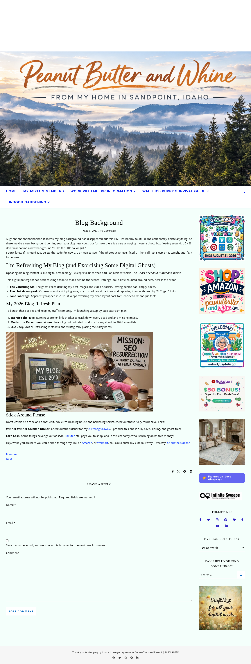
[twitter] (120, 657)
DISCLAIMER (172, 652)
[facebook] (113, 657)
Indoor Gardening (27, 202)
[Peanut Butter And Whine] (125, 118)
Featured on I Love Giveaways (219, 478)
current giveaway (99, 429)
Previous (11, 454)
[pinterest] (131, 657)
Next (9, 459)
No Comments (108, 230)
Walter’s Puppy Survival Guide (174, 191)
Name (11, 504)
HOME (11, 191)
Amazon (87, 443)
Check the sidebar (178, 443)
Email (10, 523)
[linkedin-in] (137, 657)
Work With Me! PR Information (101, 191)
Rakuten (70, 436)
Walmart (102, 443)
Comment (12, 553)
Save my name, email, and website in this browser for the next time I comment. (56, 545)
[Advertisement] (110, 25)
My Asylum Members (43, 191)
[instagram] (126, 657)
